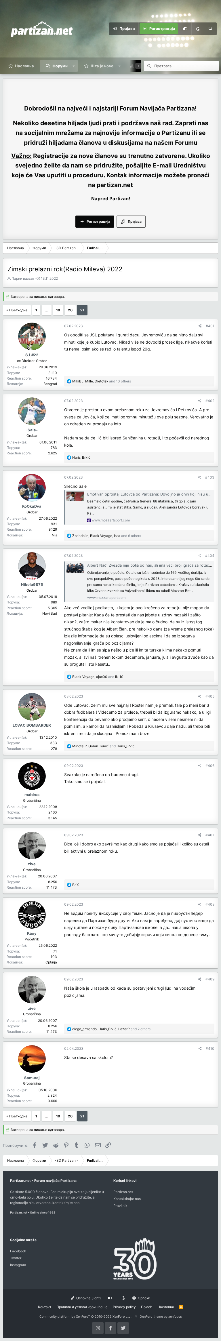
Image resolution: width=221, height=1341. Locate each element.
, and (97, 677)
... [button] (46, 310)
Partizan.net (123, 1192)
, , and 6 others (106, 536)
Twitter (15, 1258)
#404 (209, 555)
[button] (74, 66)
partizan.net (115, 184)
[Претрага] (210, 28)
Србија (51, 962)
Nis (54, 535)
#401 (210, 326)
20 (70, 310)
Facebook (18, 1251)
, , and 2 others (111, 1029)
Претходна (18, 310)
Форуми (60, 66)
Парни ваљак (23, 278)
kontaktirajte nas (65, 1203)
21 (82, 310)
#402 (209, 401)
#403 (209, 477)
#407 (209, 835)
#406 (209, 765)
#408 (209, 904)
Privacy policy (124, 1307)
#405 (209, 696)
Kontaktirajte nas (127, 1199)
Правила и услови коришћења (82, 1307)
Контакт (44, 1307)
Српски (143, 1298)
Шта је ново (102, 66)
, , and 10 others (101, 381)
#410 (210, 1048)
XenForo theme (151, 1317)
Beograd (50, 384)
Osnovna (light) (88, 1298)
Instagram (18, 1265)
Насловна (24, 66)
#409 (209, 979)
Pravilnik (120, 1205)
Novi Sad (49, 613)
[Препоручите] (200, 325)
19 (58, 310)
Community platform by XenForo (85, 1317)
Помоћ (146, 1307)
